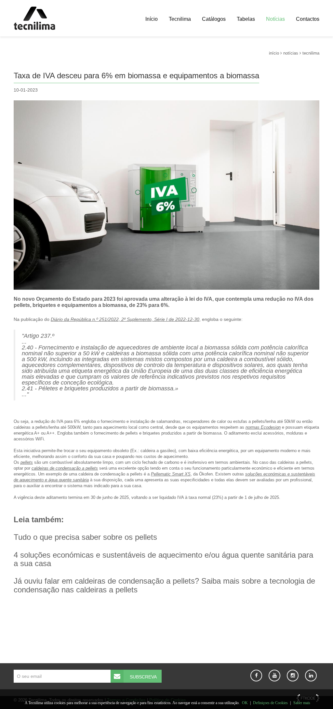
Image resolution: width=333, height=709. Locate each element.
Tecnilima (180, 19)
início (274, 53)
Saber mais (301, 703)
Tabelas (246, 19)
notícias (290, 53)
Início (151, 19)
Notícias (275, 19)
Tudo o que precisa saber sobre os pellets (85, 537)
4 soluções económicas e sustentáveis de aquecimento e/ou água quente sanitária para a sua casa (163, 559)
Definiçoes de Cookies (270, 703)
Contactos (307, 19)
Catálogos (214, 19)
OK (245, 703)
